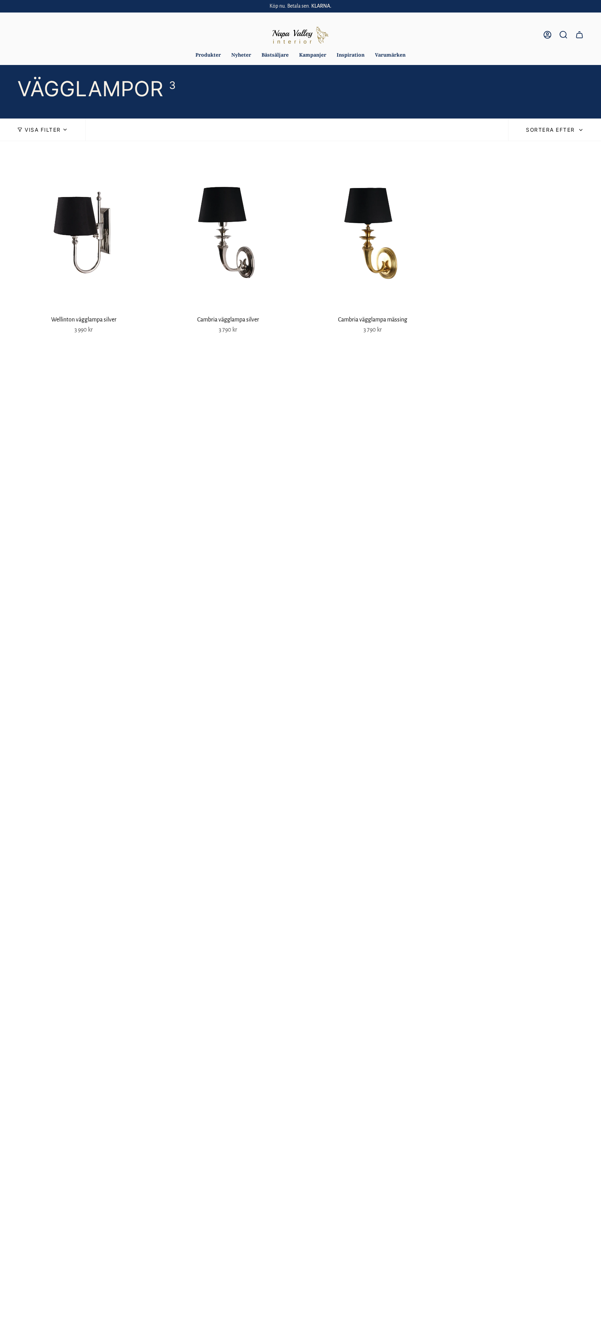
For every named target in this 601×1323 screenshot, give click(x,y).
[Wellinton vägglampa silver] (83, 232)
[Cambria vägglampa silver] (228, 232)
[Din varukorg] (579, 35)
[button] (208, 55)
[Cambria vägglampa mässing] (372, 232)
